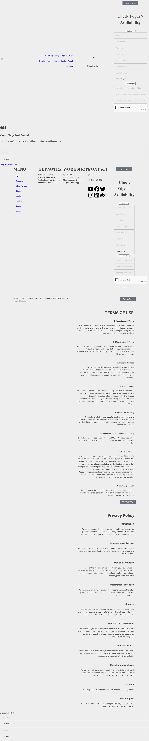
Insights (56, 61)
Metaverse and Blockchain (74, 180)
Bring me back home (8, 165)
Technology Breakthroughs (49, 180)
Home (47, 55)
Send (130, 115)
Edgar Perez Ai (67, 55)
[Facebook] (96, 189)
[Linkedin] (96, 195)
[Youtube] (90, 189)
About (70, 61)
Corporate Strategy (71, 182)
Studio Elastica (19, 301)
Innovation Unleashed (47, 182)
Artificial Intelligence (46, 177)
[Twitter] (102, 189)
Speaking (55, 55)
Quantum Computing (71, 177)
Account (69, 66)
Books (63, 61)
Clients (42, 61)
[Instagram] (90, 195)
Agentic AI (67, 175)
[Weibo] (102, 195)
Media (48, 61)
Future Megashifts (45, 175)
